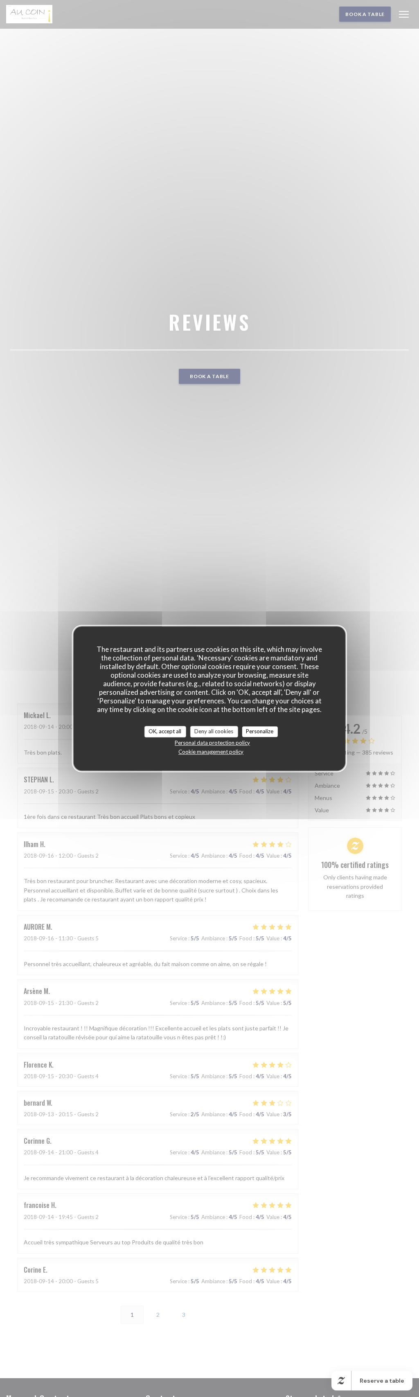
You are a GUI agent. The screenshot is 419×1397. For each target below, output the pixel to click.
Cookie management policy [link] (210, 751)
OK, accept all (165, 731)
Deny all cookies (213, 731)
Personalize (259, 731)
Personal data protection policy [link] (212, 742)
